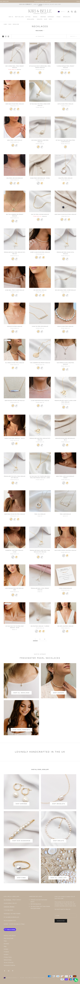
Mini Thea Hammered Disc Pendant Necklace (14, 215)
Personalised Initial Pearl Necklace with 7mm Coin (14, 253)
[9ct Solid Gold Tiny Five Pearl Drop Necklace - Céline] (14, 613)
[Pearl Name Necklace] (65, 501)
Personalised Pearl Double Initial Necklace (65, 253)
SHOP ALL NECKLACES (21, 692)
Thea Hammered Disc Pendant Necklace (40, 362)
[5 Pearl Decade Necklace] (65, 575)
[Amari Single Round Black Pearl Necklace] (65, 201)
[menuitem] (11, 17)
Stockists (6, 943)
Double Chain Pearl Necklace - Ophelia (15, 438)
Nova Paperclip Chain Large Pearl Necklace (65, 363)
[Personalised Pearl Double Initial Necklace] (65, 239)
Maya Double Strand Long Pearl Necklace (65, 550)
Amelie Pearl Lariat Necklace (14, 140)
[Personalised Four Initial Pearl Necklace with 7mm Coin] (14, 463)
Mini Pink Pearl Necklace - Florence (40, 626)
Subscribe (61, 920)
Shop (10, 24)
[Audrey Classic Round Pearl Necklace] (40, 239)
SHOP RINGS (21, 877)
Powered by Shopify (39, 977)
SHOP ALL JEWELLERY (59, 877)
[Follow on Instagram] (8, 971)
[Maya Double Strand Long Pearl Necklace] (65, 537)
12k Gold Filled (11, 72)
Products (6, 951)
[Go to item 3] (16, 61)
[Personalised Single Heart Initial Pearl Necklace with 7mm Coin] (40, 537)
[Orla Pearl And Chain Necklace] (14, 165)
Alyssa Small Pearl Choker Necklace (14, 290)
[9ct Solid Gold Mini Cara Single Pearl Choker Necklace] (65, 127)
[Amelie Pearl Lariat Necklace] (14, 127)
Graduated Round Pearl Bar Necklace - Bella (65, 439)
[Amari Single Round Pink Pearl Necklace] (14, 501)
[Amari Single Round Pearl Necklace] (14, 91)
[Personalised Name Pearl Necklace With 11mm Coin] (40, 425)
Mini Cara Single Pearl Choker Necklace (65, 290)
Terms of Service (8, 962)
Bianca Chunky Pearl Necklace (65, 326)
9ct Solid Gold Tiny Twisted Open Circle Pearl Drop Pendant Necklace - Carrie (40, 477)
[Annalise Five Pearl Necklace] (14, 313)
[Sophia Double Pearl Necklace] (65, 91)
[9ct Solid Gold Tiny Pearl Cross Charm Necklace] (40, 91)
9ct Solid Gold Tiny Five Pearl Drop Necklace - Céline (15, 627)
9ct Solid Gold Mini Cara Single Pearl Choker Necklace (65, 141)
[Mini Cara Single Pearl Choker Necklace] (65, 277)
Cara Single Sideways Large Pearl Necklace (40, 141)
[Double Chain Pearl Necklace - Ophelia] (14, 425)
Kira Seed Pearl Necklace (40, 290)
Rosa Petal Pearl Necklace (65, 178)
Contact (6, 949)
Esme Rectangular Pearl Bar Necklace (15, 400)
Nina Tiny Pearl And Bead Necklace (40, 214)
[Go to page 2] (44, 639)
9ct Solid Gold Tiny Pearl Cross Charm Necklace (40, 104)
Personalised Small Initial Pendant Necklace (40, 589)
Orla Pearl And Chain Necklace (14, 178)
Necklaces (16, 24)
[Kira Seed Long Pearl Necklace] (65, 613)
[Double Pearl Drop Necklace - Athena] (40, 165)
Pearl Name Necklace (65, 514)
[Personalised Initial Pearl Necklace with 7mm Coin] (14, 239)
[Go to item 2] (15, 61)
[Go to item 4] (41, 61)
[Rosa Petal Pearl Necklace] (65, 165)
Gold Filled (41, 183)
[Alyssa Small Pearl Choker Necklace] (14, 277)
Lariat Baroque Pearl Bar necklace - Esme (14, 589)
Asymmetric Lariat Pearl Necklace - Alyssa (14, 551)
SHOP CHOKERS (58, 692)
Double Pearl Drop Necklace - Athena (40, 178)
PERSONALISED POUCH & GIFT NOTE (43, 1)
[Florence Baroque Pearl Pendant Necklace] (65, 53)
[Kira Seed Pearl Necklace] (40, 277)
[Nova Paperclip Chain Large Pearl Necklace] (65, 349)
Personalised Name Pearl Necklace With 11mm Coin (40, 439)
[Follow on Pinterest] (12, 971)
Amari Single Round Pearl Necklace (14, 103)
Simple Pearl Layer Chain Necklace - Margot (65, 477)
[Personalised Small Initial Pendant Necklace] (40, 575)
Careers (6, 954)
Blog (5, 946)
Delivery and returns (10, 935)
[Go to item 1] (14, 61)
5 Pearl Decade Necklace (65, 588)
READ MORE (39, 30)
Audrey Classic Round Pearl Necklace (40, 252)
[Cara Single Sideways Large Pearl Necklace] (40, 127)
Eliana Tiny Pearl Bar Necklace (40, 326)
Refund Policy (7, 960)
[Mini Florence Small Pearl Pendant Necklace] (14, 53)
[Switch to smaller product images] (5, 36)
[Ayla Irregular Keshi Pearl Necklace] (14, 349)
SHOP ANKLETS (58, 840)
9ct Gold (18, 72)
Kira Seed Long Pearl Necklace (65, 626)
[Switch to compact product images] (8, 36)
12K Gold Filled (12, 594)
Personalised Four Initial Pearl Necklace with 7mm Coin (14, 477)
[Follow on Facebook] (4, 971)
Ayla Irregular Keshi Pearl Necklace (14, 362)
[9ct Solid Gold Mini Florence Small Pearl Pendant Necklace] (40, 53)
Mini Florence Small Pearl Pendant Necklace (14, 66)
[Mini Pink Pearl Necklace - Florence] (40, 613)
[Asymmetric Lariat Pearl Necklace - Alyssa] (14, 537)
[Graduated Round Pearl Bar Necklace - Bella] (65, 425)
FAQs (5, 941)
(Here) (40, 4)
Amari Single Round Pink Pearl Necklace (14, 514)
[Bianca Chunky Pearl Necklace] (65, 313)
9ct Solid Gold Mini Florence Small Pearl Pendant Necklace (40, 66)
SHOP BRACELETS (58, 803)
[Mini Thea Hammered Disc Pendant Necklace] (14, 201)
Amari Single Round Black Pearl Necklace (65, 214)
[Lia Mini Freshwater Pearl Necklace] (40, 387)
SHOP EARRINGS (21, 803)
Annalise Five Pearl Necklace (14, 326)
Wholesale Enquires (9, 965)
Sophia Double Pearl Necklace (65, 103)
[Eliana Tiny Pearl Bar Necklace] (40, 313)
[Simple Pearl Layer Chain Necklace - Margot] (65, 463)
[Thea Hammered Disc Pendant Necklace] (40, 349)
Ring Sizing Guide (8, 938)
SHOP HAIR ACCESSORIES (21, 840)
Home (5, 24)
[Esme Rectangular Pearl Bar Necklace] (14, 387)
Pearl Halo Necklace (40, 514)
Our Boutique (7, 899)
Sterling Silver (14, 72)
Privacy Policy (8, 957)
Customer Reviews (9, 906)
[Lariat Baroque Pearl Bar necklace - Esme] (14, 575)
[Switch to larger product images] (3, 36)
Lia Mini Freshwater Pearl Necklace (40, 400)
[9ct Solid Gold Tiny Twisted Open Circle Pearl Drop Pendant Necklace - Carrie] (40, 463)
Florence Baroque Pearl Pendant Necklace (65, 66)
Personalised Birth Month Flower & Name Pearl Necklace (65, 401)
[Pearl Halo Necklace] (40, 501)
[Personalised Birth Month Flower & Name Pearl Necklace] (65, 387)
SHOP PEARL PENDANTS (21, 729)
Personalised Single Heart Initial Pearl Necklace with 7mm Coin (40, 551)
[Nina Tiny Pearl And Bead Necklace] (40, 201)
